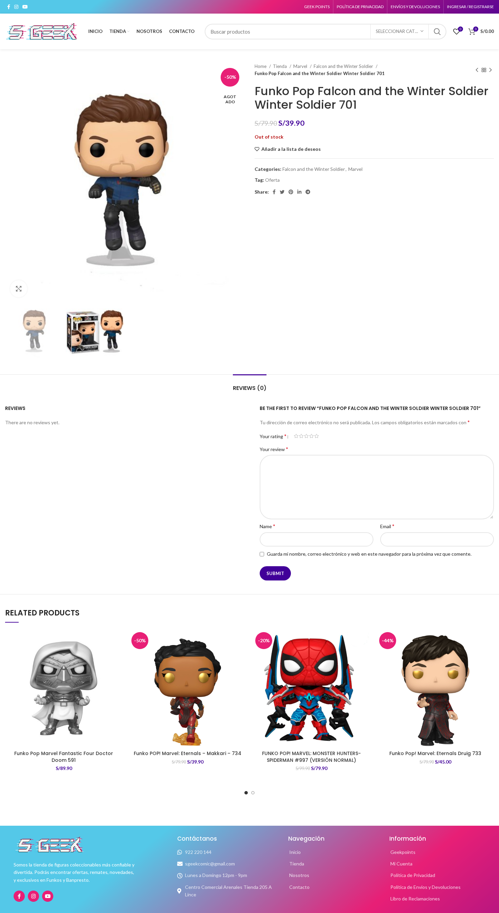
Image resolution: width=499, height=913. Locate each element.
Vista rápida (117, 671)
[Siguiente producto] (490, 70)
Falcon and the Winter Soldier (344, 66)
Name (267, 526)
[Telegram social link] (307, 191)
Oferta (272, 180)
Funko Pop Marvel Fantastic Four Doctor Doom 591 (63, 757)
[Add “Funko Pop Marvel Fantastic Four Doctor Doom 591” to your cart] (117, 656)
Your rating (273, 436)
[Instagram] (33, 896)
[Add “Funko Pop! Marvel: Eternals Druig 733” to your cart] (488, 656)
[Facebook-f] (19, 896)
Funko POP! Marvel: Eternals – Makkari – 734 (187, 753)
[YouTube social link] (25, 6)
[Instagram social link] (16, 6)
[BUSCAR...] (437, 31)
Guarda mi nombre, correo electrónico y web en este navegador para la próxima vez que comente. (369, 554)
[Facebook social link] (8, 6)
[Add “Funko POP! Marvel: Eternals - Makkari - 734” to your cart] (241, 656)
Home (261, 66)
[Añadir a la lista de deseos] (117, 640)
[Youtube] (47, 896)
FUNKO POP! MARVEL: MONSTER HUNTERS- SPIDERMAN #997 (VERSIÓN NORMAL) (311, 757)
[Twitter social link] (282, 191)
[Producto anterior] (477, 70)
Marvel (300, 66)
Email (387, 526)
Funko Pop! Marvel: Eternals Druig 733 (435, 753)
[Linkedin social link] (299, 191)
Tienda (280, 66)
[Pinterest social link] (291, 191)
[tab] (249, 384)
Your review (274, 449)
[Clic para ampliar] (18, 288)
